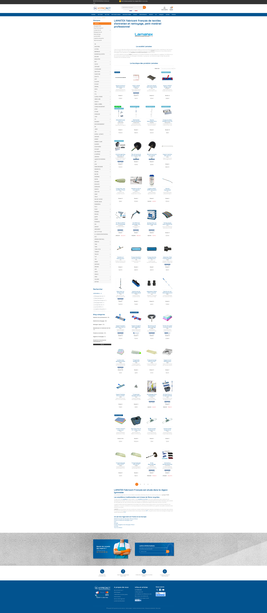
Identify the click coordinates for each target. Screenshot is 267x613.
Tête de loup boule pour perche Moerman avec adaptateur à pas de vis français (152, 155)
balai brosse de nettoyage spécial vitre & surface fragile (136, 292)
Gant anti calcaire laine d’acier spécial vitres (152, 86)
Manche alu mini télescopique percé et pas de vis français (167, 292)
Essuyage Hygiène (127, 14)
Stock (120, 95)
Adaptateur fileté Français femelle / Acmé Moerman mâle (167, 258)
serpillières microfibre (143, 499)
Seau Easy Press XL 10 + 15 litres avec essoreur (136, 429)
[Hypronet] (102, 8)
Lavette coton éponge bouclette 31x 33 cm (120, 360)
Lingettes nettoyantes (100, 309)
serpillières (125, 499)
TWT (125, 512)
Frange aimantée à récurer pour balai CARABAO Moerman (136, 258)
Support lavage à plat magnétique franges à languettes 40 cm (136, 326)
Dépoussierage (99, 298)
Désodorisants (143, 14)
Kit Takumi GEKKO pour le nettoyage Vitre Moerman (120, 223)
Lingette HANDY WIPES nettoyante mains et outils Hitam (151, 189)
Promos (174, 14)
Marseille (116, 523)
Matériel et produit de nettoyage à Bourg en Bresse (126, 518)
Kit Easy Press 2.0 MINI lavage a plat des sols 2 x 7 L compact (152, 223)
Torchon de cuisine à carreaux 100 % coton (167, 326)
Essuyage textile (99, 302)
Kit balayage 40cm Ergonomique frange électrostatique (152, 395)
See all (102, 344)
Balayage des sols (100, 296)
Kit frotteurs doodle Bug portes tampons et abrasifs (167, 463)
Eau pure (107, 14)
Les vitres (100, 14)
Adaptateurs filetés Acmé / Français (152, 292)
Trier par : (157, 68)
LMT (147, 510)
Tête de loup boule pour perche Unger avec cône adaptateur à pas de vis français (136, 155)
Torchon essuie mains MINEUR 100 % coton (167, 223)
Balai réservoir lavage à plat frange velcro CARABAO (120, 292)
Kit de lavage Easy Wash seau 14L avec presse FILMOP (120, 155)
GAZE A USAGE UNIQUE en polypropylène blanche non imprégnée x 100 (136, 86)
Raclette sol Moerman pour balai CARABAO (120, 258)
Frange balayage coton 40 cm (120, 463)
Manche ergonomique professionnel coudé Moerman (167, 189)
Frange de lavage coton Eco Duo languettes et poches (151, 360)
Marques (161, 14)
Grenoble (116, 526)
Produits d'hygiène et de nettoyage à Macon (124, 524)
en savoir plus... (144, 1)
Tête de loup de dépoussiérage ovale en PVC (152, 326)
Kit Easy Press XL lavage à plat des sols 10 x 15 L (167, 395)
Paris (115, 521)
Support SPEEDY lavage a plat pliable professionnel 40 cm (167, 86)
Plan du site (158, 608)
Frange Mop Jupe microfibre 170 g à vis (120, 189)
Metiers (167, 14)
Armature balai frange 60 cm (167, 429)
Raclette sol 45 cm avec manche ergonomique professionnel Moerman (136, 189)
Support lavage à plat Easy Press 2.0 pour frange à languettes (120, 326)
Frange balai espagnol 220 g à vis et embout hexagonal (136, 395)
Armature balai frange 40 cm (152, 429)
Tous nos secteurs (118, 527)
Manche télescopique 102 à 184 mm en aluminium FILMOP (152, 120)
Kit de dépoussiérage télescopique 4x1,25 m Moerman (152, 463)
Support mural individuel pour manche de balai (167, 360)
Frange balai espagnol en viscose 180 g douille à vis (136, 360)
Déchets (151, 14)
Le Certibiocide (138, 589)
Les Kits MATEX (99, 307)
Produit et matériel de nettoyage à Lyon (123, 520)
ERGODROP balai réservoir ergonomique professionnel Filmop (120, 120)
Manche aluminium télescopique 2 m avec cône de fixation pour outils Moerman (120, 86)
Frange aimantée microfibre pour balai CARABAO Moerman (151, 258)
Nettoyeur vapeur (115, 14)
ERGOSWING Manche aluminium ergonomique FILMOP (136, 120)
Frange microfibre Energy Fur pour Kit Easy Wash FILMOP (167, 120)
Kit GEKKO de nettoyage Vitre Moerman (136, 223)
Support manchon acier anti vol (167, 155)
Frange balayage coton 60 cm (136, 463)
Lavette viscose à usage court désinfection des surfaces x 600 (120, 429)
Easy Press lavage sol (101, 300)
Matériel (93, 14)
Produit (135, 14)
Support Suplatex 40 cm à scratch (120, 395)
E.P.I (156, 14)
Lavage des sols (99, 304)
